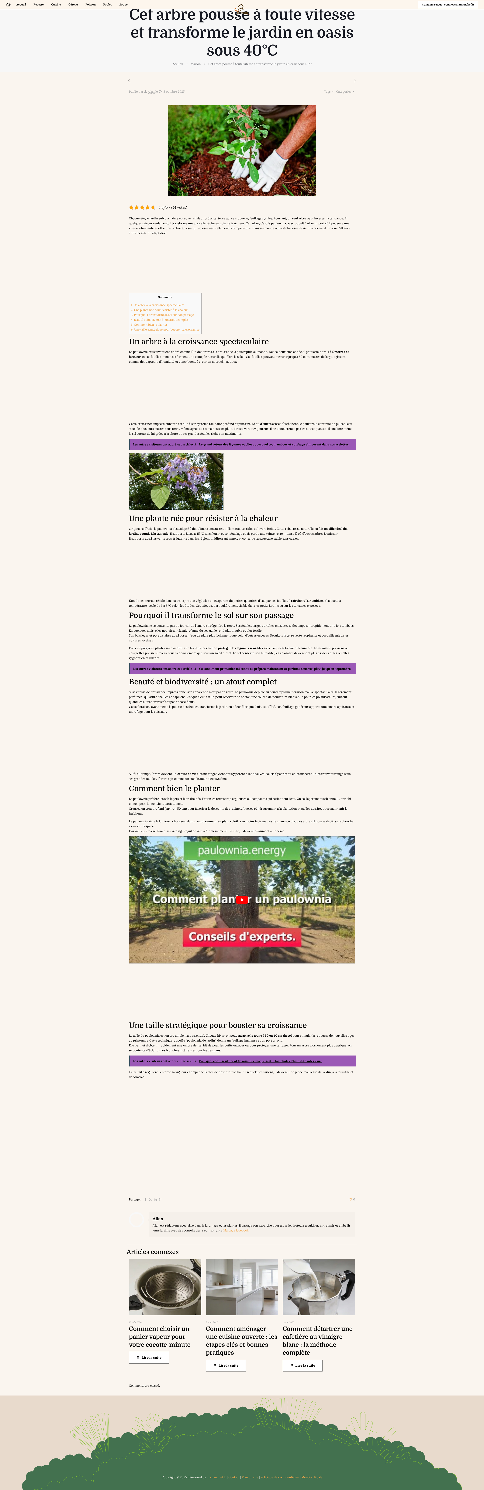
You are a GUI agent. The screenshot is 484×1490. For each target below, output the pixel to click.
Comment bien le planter (149, 324)
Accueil (177, 64)
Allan (151, 91)
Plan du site (250, 1477)
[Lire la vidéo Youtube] (242, 899)
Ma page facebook (236, 1230)
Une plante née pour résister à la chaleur (159, 310)
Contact (234, 1477)
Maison (196, 64)
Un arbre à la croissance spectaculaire (157, 305)
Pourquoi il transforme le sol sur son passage (162, 315)
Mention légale (311, 1477)
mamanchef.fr (216, 1477)
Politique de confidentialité (280, 1477)
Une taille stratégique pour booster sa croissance (165, 329)
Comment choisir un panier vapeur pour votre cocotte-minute (160, 1336)
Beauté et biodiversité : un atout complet (159, 319)
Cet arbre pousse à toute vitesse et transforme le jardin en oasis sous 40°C (260, 64)
